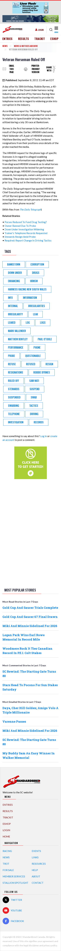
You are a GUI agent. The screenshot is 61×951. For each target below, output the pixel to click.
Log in (43, 436)
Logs (43, 322)
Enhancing (14, 281)
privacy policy (50, 945)
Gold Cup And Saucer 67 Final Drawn (30, 617)
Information (30, 298)
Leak (35, 314)
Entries (7, 39)
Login (41, 29)
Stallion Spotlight (15, 882)
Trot (6, 863)
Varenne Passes (14, 721)
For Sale (8, 870)
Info (10, 298)
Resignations (15, 372)
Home (6, 836)
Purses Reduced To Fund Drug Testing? (26, 222)
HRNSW (34, 281)
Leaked (11, 322)
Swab (34, 397)
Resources (39, 863)
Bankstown (13, 264)
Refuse (12, 364)
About (36, 876)
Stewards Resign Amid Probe (20, 236)
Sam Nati (34, 381)
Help (35, 870)
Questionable (33, 356)
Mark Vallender (17, 331)
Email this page (11, 69)
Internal (13, 306)
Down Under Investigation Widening (24, 229)
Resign (49, 364)
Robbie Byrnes (41, 372)
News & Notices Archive (26, 46)
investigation (15, 422)
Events (36, 851)
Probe (11, 356)
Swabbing (13, 406)
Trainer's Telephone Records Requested (26, 233)
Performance (15, 347)
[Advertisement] (31, 533)
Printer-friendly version (35, 69)
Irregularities (36, 306)
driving (34, 414)
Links (35, 857)
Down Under (15, 273)
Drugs (35, 273)
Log (28, 322)
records (39, 422)
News (4, 46)
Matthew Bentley (17, 339)
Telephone (14, 414)
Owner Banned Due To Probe (20, 225)
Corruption (37, 264)
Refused (30, 364)
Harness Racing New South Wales (27, 289)
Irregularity (15, 314)
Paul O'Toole (45, 339)
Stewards (13, 389)
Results (23, 39)
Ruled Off (13, 381)
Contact (37, 882)
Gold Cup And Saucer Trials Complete (30, 608)
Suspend (35, 389)
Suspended (14, 397)
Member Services (14, 876)
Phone (37, 347)
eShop (54, 39)
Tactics (33, 406)
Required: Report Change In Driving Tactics (28, 240)
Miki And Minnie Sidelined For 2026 (29, 626)
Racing (7, 851)
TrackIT (39, 39)
